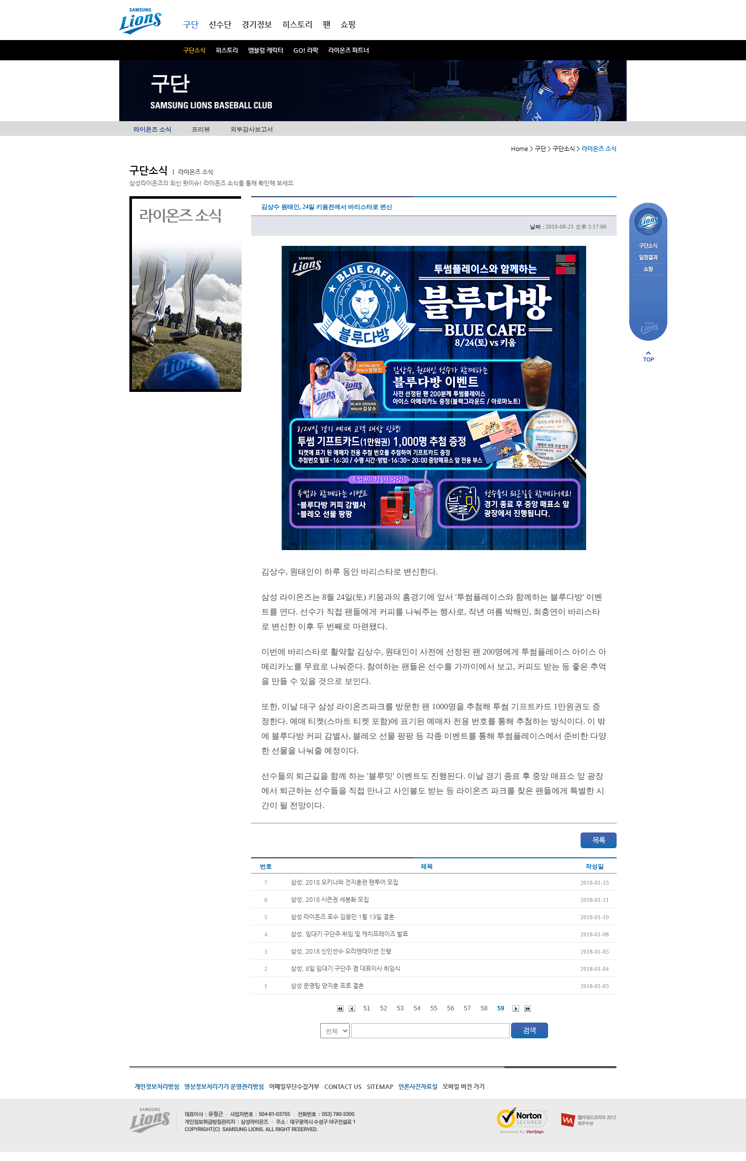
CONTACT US (343, 1086)
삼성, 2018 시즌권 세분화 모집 (330, 899)
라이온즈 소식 (152, 129)
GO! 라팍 (305, 50)
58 (484, 1008)
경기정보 (257, 24)
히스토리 (227, 50)
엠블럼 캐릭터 (265, 50)
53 (400, 1008)
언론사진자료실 (417, 1086)
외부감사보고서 (251, 129)
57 (467, 1008)
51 (366, 1008)
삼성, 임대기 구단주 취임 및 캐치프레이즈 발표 (349, 933)
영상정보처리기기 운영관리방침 (224, 1086)
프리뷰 (201, 129)
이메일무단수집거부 (294, 1086)
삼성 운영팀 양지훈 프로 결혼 (327, 985)
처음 (340, 1008)
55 (433, 1008)
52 (383, 1008)
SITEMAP (380, 1086)
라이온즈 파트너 (348, 50)
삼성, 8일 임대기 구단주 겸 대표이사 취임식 (345, 968)
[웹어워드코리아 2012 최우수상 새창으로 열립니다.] (589, 1110)
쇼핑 (348, 24)
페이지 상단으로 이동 (648, 356)
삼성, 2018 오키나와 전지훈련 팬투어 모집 (344, 882)
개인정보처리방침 (156, 1086)
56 (450, 1008)
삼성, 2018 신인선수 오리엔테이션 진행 (341, 951)
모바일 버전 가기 (464, 1086)
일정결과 (648, 258)
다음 (516, 1008)
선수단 (220, 24)
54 (417, 1008)
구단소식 (194, 50)
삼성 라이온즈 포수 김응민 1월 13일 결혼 (342, 916)
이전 (352, 1008)
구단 (190, 24)
